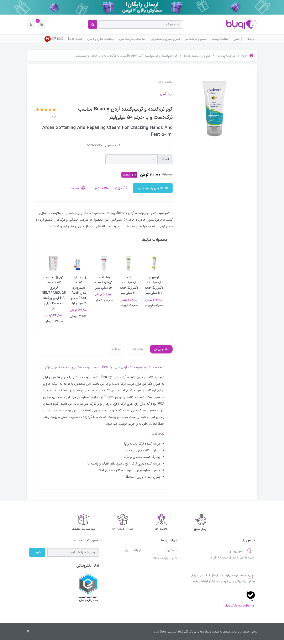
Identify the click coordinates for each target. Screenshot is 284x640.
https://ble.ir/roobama (238, 605)
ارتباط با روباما (132, 550)
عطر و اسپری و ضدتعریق (165, 39)
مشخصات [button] (137, 349)
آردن (163, 93)
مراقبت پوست (220, 39)
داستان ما (170, 550)
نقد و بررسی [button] (161, 349)
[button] (41, 24)
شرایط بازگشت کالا (165, 558)
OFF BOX (57, 39)
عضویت (37, 552)
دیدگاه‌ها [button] (116, 349)
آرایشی (238, 39)
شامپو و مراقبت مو (196, 39)
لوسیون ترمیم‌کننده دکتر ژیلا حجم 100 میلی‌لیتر (153, 285)
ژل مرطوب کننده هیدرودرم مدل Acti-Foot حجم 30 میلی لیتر (78, 290)
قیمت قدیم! (75, 39)
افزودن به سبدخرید (150, 188)
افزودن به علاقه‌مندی (109, 188)
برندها (251, 39)
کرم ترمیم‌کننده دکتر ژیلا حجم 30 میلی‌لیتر (129, 285)
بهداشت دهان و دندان (100, 39)
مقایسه (75, 188)
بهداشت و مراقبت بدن (132, 39)
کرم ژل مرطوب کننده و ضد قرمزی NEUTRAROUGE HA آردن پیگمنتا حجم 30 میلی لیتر (54, 293)
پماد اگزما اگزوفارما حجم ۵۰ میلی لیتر (104, 282)
